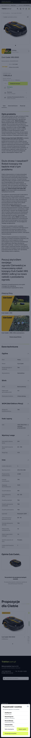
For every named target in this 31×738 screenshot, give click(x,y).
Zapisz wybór (22, 729)
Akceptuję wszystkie (10, 733)
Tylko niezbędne (9, 729)
